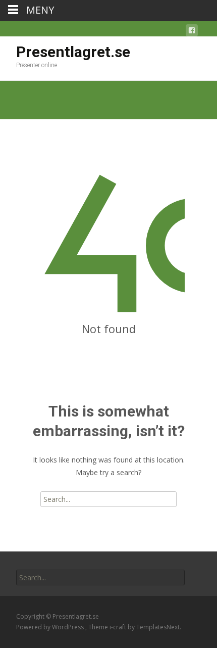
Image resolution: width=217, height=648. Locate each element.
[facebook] (192, 32)
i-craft (119, 627)
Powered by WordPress (50, 627)
